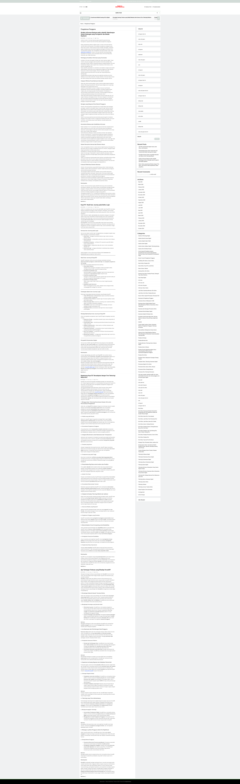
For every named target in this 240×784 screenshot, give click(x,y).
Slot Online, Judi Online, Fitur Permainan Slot (147, 418)
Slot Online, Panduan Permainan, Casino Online (148, 434)
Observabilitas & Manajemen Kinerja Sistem (147, 329)
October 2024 (141, 228)
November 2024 (141, 225)
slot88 (139, 121)
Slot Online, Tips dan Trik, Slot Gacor (146, 439)
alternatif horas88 (89, 670)
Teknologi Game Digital (143, 464)
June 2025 (140, 207)
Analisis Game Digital (142, 243)
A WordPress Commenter (143, 174)
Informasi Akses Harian (143, 288)
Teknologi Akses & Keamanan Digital (146, 462)
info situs (140, 280)
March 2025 (140, 215)
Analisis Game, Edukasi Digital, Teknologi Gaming (148, 246)
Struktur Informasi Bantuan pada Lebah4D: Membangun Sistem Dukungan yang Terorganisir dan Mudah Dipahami (97, 17)
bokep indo (140, 100)
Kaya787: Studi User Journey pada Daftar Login (95, 205)
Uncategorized (141, 492)
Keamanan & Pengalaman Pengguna (145, 298)
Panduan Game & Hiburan (143, 347)
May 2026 (140, 181)
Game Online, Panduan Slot (144, 263)
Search (139, 136)
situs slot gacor (141, 39)
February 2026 (141, 187)
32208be (83, 38)
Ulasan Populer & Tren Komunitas (145, 489)
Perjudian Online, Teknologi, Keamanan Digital (147, 361)
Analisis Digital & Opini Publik (144, 241)
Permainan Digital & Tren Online (145, 364)
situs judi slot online (142, 387)
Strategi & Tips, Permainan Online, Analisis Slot (148, 442)
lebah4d (140, 322)
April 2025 (140, 212)
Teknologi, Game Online (143, 481)
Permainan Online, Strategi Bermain (145, 369)
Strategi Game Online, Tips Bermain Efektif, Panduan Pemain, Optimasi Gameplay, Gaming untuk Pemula (147, 446)
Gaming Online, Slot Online (143, 271)
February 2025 (141, 218)
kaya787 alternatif (99, 392)
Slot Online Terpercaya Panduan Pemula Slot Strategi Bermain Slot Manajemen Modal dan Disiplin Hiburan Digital (147, 412)
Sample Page (119, 12)
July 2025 (140, 205)
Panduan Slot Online (142, 355)
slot (139, 64)
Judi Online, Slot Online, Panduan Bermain (147, 293)
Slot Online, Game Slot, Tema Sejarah (146, 416)
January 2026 (141, 189)
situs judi (140, 379)
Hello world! (153, 174)
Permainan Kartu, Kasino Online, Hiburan (146, 366)
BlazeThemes (128, 781)
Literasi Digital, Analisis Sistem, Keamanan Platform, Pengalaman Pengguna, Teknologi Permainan (147, 326)
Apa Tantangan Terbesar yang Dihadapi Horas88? (96, 570)
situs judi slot (141, 382)
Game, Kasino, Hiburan (143, 268)
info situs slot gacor (142, 285)
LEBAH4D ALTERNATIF (86, 52)
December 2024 (141, 223)
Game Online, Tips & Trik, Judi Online (146, 265)
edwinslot (140, 54)
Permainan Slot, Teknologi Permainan (146, 371)
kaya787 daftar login (90, 367)
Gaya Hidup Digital (142, 277)
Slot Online (140, 408)
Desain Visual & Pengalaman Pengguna (146, 258)
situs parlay (140, 111)
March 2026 (140, 184)
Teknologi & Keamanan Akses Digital (146, 456)
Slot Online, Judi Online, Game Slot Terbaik (147, 421)
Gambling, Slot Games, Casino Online (146, 260)
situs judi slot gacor (142, 385)
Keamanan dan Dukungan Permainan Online (147, 308)
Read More (83, 201)
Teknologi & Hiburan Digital (144, 454)
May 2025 (140, 210)
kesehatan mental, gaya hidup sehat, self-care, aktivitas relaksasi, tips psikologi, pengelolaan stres (148, 318)
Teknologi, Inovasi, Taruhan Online (145, 487)
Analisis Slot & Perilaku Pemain (145, 248)
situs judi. (140, 390)
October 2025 (141, 197)
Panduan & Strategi (142, 337)
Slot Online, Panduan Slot (143, 437)
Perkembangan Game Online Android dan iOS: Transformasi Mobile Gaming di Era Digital (133, 1)
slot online (140, 116)
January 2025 (141, 220)
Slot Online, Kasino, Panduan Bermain (146, 424)
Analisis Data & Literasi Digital (144, 238)
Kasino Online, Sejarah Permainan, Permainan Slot (148, 295)
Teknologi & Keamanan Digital (144, 459)
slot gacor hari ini (142, 34)
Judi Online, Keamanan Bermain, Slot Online (147, 290)
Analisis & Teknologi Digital (144, 235)
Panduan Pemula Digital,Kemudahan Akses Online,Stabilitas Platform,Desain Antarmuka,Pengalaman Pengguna (147, 351)
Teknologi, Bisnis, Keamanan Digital (145, 479)
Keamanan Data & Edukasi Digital (145, 311)
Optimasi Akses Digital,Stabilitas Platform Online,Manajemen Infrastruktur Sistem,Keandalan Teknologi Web (148, 334)
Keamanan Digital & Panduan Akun (145, 314)
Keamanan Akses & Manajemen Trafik (146, 300)
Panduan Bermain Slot (143, 340)
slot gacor (140, 49)
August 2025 (141, 202)
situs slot (140, 44)
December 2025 (141, 192)
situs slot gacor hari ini (143, 90)
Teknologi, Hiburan (142, 484)
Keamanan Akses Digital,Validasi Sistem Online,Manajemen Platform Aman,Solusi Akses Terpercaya (148, 305)
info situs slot (141, 282)
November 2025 (141, 194)
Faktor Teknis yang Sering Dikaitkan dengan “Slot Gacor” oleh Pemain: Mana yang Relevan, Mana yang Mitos (150, 17)
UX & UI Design (141, 494)
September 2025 (141, 200)
